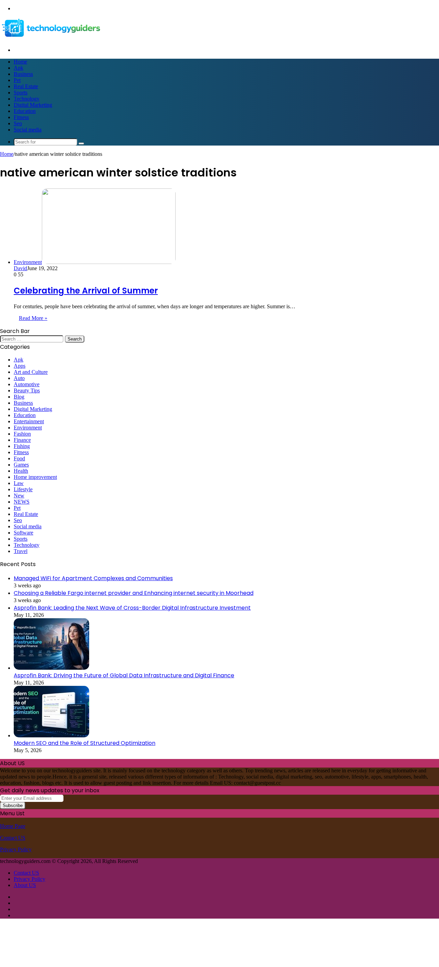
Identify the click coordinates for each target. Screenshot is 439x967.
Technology (26, 99)
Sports (20, 92)
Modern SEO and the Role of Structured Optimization (84, 743)
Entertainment (29, 421)
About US (25, 885)
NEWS (21, 502)
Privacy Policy (16, 849)
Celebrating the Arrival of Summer (86, 290)
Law (19, 483)
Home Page (12, 826)
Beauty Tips (27, 390)
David (20, 268)
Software (23, 533)
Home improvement (35, 477)
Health (21, 471)
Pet (17, 80)
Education (25, 111)
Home (20, 62)
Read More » (33, 318)
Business (23, 74)
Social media (27, 130)
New (19, 495)
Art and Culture (31, 372)
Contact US (12, 838)
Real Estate (26, 86)
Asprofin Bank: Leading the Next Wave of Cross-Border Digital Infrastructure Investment (132, 608)
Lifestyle (23, 489)
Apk (18, 68)
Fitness (21, 117)
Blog (19, 397)
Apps (19, 366)
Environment (28, 427)
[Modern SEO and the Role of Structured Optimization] (51, 735)
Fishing (22, 446)
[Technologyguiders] (51, 38)
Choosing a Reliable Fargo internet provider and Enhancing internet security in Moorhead (133, 593)
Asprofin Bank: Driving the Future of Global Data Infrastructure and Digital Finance (124, 675)
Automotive (26, 384)
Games (21, 465)
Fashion (22, 434)
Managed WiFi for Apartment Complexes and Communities (93, 578)
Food (19, 458)
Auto (19, 378)
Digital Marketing (33, 105)
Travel (20, 551)
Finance (22, 440)
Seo (18, 123)
